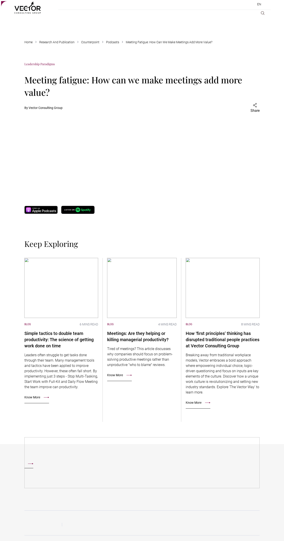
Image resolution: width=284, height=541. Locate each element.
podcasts (112, 42)
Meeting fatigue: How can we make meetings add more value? (169, 42)
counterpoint (90, 42)
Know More (32, 397)
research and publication (57, 42)
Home (28, 42)
